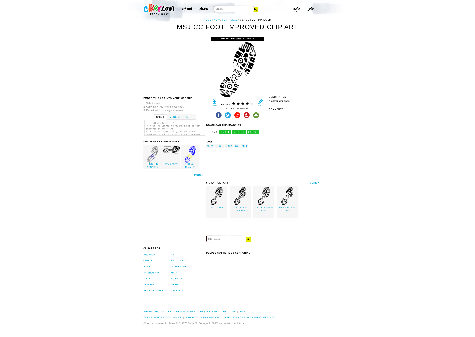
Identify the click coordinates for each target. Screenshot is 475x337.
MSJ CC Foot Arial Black (264, 209)
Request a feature (212, 311)
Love (146, 278)
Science (176, 278)
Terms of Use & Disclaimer (162, 317)
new (217, 20)
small (225, 132)
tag (232, 311)
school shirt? (171, 164)
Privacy (191, 317)
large (253, 132)
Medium (175, 117)
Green (175, 284)
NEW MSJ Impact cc (287, 209)
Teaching (150, 284)
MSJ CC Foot (216, 207)
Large (189, 117)
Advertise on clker (157, 311)
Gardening (178, 266)
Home (207, 20)
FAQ (242, 311)
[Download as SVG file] (214, 103)
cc (237, 146)
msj (244, 146)
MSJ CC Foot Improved (240, 209)
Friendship (151, 272)
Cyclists (177, 290)
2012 (234, 20)
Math (174, 272)
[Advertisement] (174, 64)
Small (160, 117)
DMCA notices (211, 317)
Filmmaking (179, 260)
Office (148, 260)
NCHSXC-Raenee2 (190, 165)
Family (147, 266)
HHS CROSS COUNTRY (152, 165)
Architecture (153, 290)
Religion (149, 254)
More (198, 175)
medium (239, 132)
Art (173, 254)
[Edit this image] (260, 103)
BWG (238, 38)
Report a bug (185, 311)
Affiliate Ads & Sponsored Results (250, 317)
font (225, 20)
